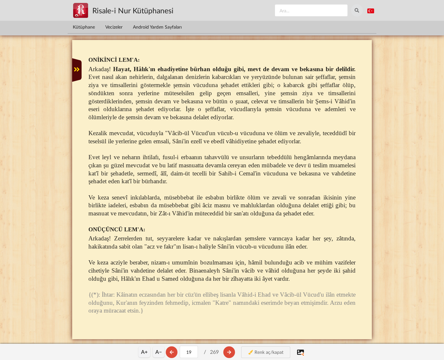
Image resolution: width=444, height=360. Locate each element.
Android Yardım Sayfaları (157, 27)
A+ (144, 352)
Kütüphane (84, 27)
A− (158, 352)
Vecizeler (114, 27)
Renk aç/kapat (268, 352)
